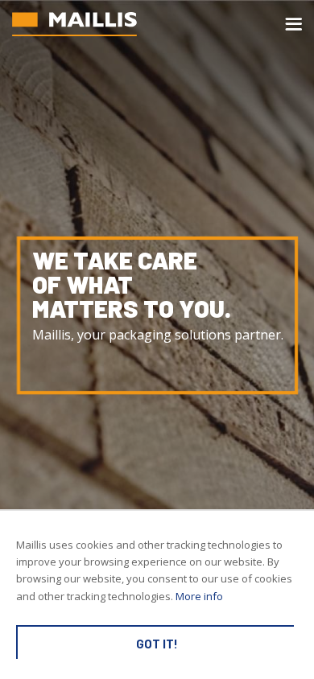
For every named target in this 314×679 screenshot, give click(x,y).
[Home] (74, 24)
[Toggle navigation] (293, 24)
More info (199, 596)
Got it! (157, 643)
